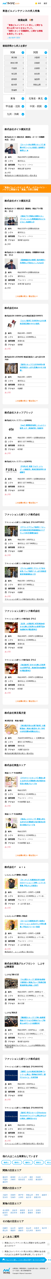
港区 (31, 1177)
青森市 (13, 1230)
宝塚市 (13, 1197)
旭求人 (6, 1163)
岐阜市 (5, 1213)
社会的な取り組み (33, 1268)
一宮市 (5, 1215)
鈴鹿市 (22, 1213)
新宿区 (13, 1177)
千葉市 (5, 1179)
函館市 (20, 1230)
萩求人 (17, 1163)
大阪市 (5, 1195)
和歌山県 (37, 85)
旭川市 (44, 1228)
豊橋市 (30, 1213)
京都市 (13, 1195)
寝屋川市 (37, 1197)
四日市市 (13, 1213)
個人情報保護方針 (26, 1270)
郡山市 (5, 1230)
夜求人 (38, 1163)
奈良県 (37, 74)
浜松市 (14, 1210)
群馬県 (14, 79)
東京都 (14, 57)
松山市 (28, 1228)
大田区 (30, 1179)
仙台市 (13, 1228)
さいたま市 (22, 1177)
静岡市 (22, 1210)
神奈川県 (14, 63)
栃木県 (14, 85)
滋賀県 (37, 79)
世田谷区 (21, 1179)
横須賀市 (39, 1179)
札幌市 (5, 1228)
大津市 (20, 1197)
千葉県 (14, 68)
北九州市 (29, 1230)
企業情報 (15, 1268)
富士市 (30, 1210)
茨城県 (14, 90)
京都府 (37, 63)
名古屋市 (6, 1210)
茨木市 (5, 1197)
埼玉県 (14, 74)
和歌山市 (29, 1195)
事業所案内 (22, 1268)
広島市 (36, 1228)
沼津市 (38, 1210)
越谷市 (5, 1182)
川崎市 (13, 1179)
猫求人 (27, 1163)
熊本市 (38, 1230)
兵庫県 (37, 68)
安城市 (38, 1213)
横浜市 (5, 1177)
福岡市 (20, 1228)
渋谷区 (38, 1177)
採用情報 (42, 1268)
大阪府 (37, 57)
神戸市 (20, 1195)
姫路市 (44, 1195)
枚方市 (28, 1197)
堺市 (37, 1195)
